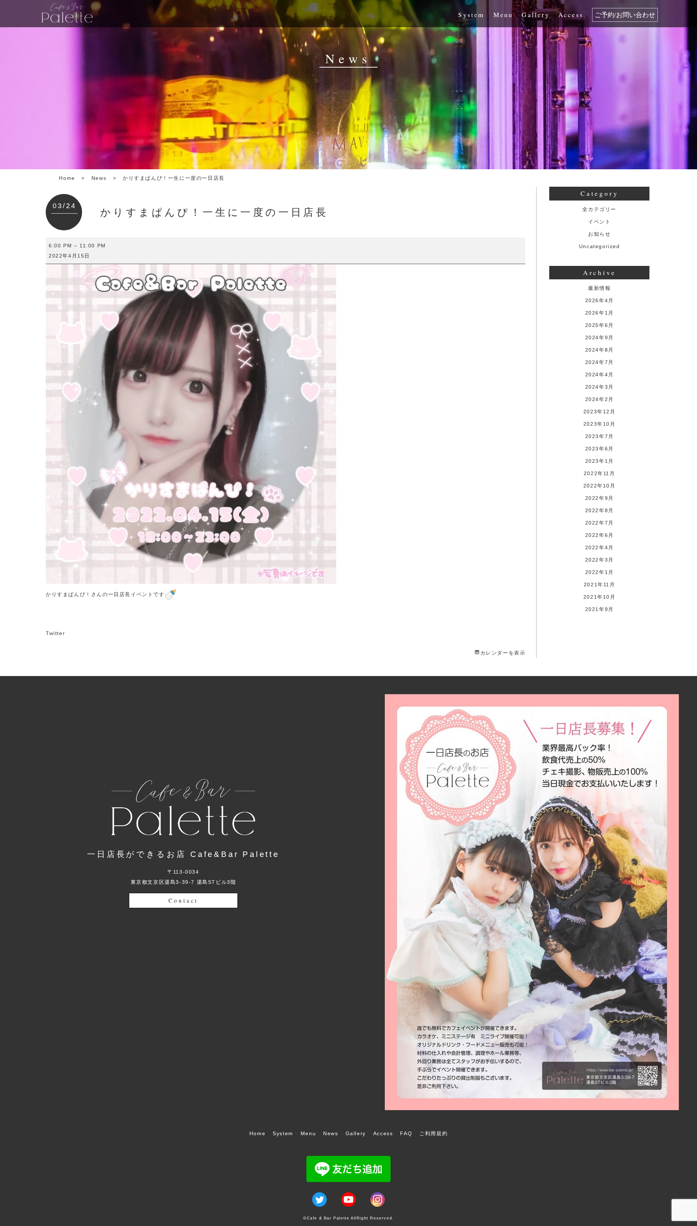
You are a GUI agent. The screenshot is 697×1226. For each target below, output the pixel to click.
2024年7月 (599, 362)
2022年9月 (599, 498)
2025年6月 (599, 325)
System (471, 14)
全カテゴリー (599, 209)
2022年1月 (599, 572)
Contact (183, 900)
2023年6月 (599, 449)
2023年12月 (599, 411)
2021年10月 (599, 597)
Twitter (55, 633)
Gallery (535, 14)
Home (67, 178)
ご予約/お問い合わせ (625, 15)
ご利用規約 (433, 1133)
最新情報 (599, 288)
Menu (503, 14)
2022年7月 (599, 523)
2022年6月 (599, 535)
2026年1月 (599, 313)
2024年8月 (599, 350)
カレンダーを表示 (502, 653)
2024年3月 (599, 387)
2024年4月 (599, 374)
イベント (599, 221)
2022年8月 (599, 510)
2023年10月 (599, 424)
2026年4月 (599, 300)
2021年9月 (599, 609)
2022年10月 (599, 486)
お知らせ (599, 234)
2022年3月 (599, 560)
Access (570, 14)
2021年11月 (599, 584)
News (98, 178)
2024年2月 (599, 399)
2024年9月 (599, 337)
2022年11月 (599, 473)
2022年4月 (599, 547)
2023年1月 (599, 461)
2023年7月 (599, 436)
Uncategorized (599, 246)
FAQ (406, 1133)
